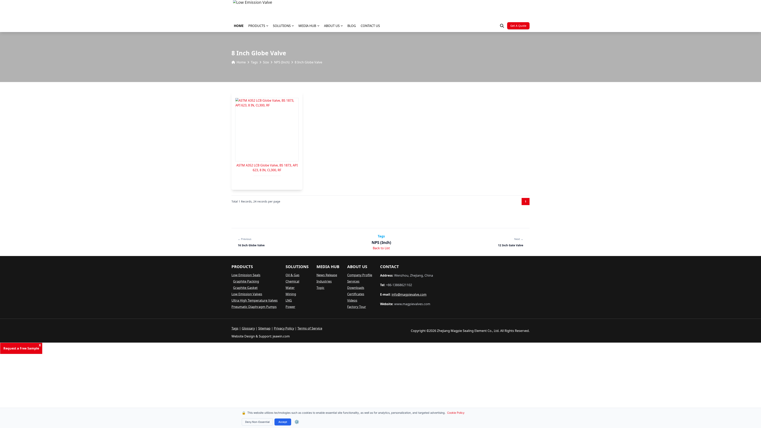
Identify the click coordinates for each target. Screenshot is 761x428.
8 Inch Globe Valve (308, 62)
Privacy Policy (284, 328)
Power (290, 307)
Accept (282, 421)
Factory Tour (356, 307)
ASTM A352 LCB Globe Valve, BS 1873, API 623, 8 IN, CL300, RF (267, 167)
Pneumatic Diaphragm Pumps (254, 307)
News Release (326, 275)
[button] (268, 25)
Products (256, 26)
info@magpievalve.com (409, 294)
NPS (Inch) (282, 62)
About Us (332, 26)
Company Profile (359, 275)
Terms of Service (309, 328)
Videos (352, 300)
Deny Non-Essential (257, 421)
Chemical (292, 281)
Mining (291, 294)
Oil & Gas (292, 275)
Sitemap (264, 328)
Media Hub (307, 26)
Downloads (355, 288)
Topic (320, 288)
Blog (351, 26)
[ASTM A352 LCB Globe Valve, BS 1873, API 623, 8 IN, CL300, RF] (267, 129)
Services (353, 281)
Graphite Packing (246, 281)
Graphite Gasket (245, 288)
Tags (254, 62)
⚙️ (296, 421)
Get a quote (518, 26)
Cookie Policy (456, 412)
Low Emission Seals (245, 275)
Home (239, 26)
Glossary (248, 328)
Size (266, 62)
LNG (289, 300)
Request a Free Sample (21, 348)
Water (290, 288)
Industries (324, 281)
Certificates (355, 294)
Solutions (282, 26)
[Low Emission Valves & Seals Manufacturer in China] (252, 10)
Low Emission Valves (246, 294)
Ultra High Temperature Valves (254, 300)
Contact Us (370, 26)
